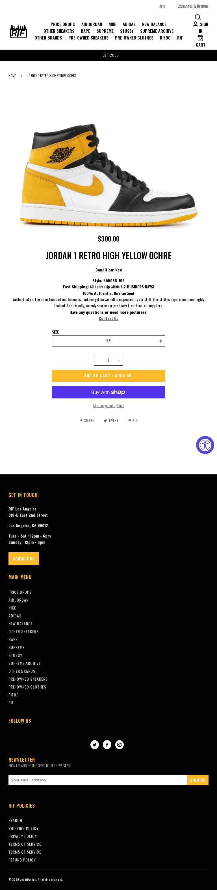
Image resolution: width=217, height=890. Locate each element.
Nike (112, 24)
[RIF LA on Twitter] (94, 745)
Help (162, 6)
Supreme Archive (156, 31)
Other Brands (48, 37)
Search (15, 820)
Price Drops (63, 24)
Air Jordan (91, 24)
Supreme (105, 31)
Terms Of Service (24, 844)
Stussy (127, 31)
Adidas (129, 24)
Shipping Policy (23, 828)
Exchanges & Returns (193, 6)
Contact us (23, 559)
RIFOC (165, 37)
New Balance (154, 24)
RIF (180, 37)
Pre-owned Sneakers (88, 37)
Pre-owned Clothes (134, 37)
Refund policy (22, 860)
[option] (108, 55)
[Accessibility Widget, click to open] (205, 445)
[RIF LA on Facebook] (107, 745)
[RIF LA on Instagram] (119, 745)
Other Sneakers (59, 31)
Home (12, 75)
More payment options (108, 405)
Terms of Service (24, 852)
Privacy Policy (22, 836)
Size (55, 332)
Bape (85, 31)
